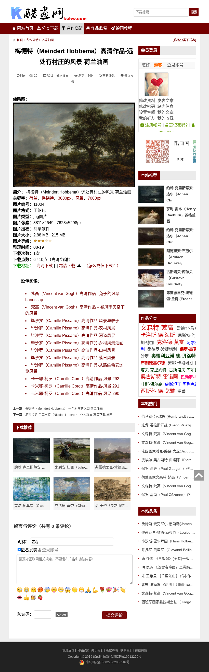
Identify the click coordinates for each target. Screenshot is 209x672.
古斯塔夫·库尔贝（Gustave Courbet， (179, 278)
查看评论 (108, 75)
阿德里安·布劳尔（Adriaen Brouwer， (179, 257)
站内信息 (165, 106)
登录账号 (175, 65)
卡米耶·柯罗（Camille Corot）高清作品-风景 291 (75, 386)
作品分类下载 (183, 40)
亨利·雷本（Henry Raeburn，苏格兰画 (181, 215)
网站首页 (24, 28)
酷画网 (98, 656)
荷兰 (33, 198)
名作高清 (74, 28)
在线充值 (141, 650)
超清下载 (67, 266)
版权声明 (112, 650)
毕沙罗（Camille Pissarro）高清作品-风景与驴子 (75, 320)
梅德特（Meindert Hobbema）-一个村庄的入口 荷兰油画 (64, 409)
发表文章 (165, 100)
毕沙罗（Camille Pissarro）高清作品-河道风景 (73, 335)
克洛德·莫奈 (170, 342)
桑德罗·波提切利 (162, 349)
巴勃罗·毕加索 (193, 377)
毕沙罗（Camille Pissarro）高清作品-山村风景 (73, 350)
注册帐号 (152, 125)
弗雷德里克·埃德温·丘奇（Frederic (122, 467)
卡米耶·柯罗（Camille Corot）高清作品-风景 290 (75, 393)
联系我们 (126, 650)
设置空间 (147, 112)
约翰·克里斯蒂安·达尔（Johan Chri (42, 467)
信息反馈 (68, 650)
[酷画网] (48, 13)
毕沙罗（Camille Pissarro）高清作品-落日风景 (73, 358)
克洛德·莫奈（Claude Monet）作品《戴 (86, 506)
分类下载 (49, 28)
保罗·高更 (188, 349)
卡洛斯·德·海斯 (158, 335)
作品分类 (149, 318)
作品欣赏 (98, 28)
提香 (181, 391)
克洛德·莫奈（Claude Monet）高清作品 (45, 506)
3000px (64, 198)
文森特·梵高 (158, 327)
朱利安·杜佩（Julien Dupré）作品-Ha (84, 467)
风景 (79, 198)
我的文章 (165, 112)
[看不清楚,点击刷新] (62, 614)
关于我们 (97, 650)
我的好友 (147, 118)
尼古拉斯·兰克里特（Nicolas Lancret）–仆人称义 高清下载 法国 (68, 415)
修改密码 (147, 106)
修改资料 (147, 100)
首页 (20, 40)
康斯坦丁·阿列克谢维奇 (186, 384)
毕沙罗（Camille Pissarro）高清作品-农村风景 (73, 328)
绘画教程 (123, 28)
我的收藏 (165, 118)
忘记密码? (178, 125)
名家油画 (48, 40)
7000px (94, 198)
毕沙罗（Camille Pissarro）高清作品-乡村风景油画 (77, 343)
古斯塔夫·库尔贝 (184, 370)
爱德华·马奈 (188, 328)
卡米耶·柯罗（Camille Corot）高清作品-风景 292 (75, 379)
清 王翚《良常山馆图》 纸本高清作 (123, 506)
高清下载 (44, 266)
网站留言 (83, 650)
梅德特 (48, 198)
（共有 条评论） (55, 526)
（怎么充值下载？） (102, 266)
